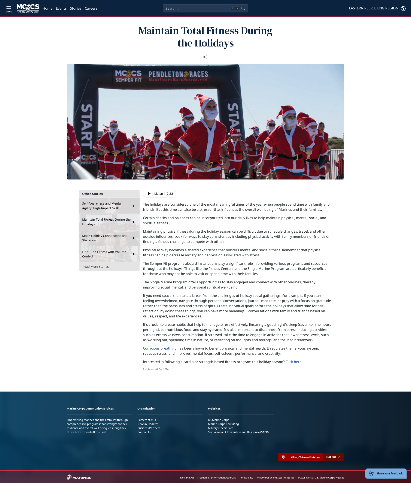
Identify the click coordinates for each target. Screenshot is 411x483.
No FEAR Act (187, 477)
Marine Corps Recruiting (223, 424)
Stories (75, 8)
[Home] (28, 8)
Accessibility (246, 477)
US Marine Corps (218, 420)
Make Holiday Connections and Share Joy (105, 238)
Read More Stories (95, 267)
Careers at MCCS (147, 420)
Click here (293, 361)
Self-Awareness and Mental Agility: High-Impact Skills (102, 205)
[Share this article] (205, 56)
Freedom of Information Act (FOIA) (216, 477)
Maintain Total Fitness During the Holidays (106, 221)
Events (61, 8)
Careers (91, 8)
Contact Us (144, 432)
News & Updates (147, 424)
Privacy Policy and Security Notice (275, 477)
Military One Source (220, 428)
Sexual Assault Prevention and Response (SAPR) (238, 432)
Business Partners (148, 428)
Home (47, 8)
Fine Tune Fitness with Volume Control (104, 254)
